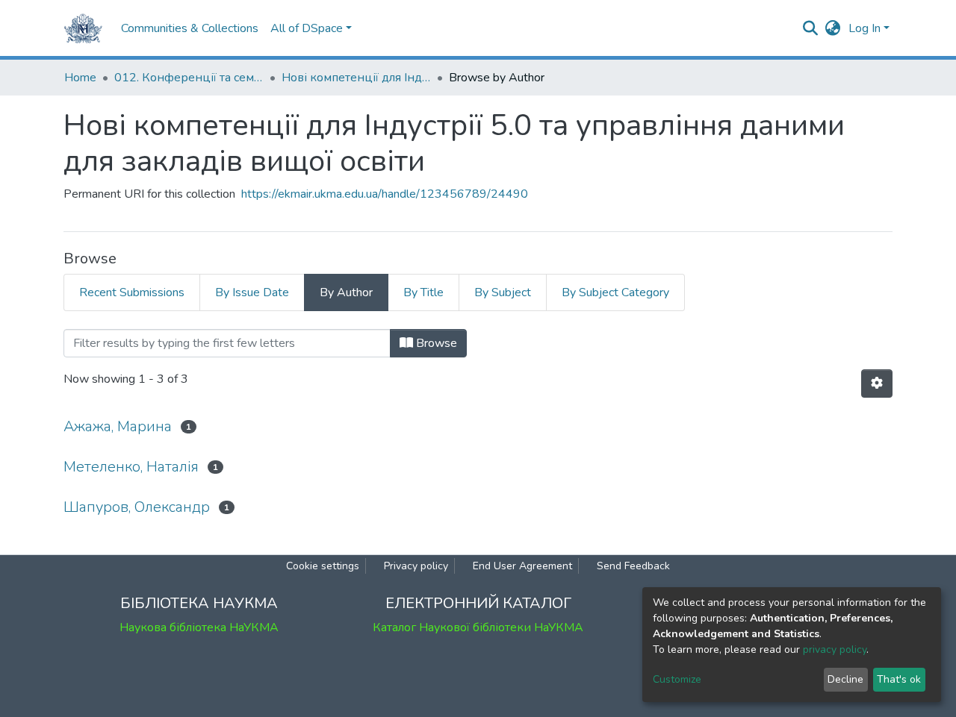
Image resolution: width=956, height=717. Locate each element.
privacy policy (834, 649)
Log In (864, 28)
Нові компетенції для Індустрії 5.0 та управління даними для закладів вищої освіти (356, 77)
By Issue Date (252, 292)
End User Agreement (522, 566)
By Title (423, 292)
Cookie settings (322, 566)
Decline (845, 679)
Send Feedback (633, 566)
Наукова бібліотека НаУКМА (199, 627)
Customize (677, 679)
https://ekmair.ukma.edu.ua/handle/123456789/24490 (384, 194)
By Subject (502, 292)
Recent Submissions (131, 292)
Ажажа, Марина (117, 426)
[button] (833, 28)
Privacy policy (416, 566)
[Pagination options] (877, 383)
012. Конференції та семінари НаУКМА (189, 77)
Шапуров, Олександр (136, 507)
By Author (346, 292)
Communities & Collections (189, 28)
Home (80, 77)
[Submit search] (811, 28)
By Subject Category (615, 292)
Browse (435, 343)
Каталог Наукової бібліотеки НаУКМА (478, 627)
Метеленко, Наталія (131, 467)
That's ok (899, 679)
